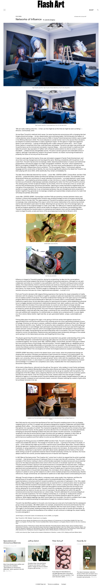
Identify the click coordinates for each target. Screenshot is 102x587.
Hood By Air (81, 541)
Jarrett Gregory (50, 19)
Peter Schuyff (57, 541)
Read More (8, 571)
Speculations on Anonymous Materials (12, 542)
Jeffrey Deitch (33, 541)
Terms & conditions (53, 584)
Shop (91, 10)
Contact (63, 584)
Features (18, 16)
